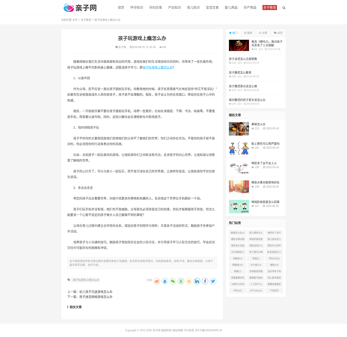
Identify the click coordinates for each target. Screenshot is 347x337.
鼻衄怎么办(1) (238, 233)
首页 (121, 7)
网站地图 (177, 330)
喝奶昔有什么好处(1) (256, 246)
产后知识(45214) (274, 291)
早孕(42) (238, 290)
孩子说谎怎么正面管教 (243, 58)
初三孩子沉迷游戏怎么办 (95, 291)
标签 (280, 32)
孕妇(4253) (274, 258)
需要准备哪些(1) (274, 285)
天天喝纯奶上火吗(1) (237, 253)
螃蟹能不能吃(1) (256, 279)
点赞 (264, 32)
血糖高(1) (237, 258)
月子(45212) (256, 290)
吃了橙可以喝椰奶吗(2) (256, 253)
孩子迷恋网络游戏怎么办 (95, 296)
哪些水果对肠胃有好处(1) (237, 240)
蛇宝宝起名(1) (274, 252)
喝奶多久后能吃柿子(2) (237, 246)
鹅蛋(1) (237, 271)
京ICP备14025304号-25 (208, 330)
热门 (235, 32)
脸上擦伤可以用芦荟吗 (265, 143)
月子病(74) (256, 265)
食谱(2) (256, 258)
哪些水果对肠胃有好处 (265, 182)
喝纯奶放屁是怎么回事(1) (256, 240)
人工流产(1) (256, 284)
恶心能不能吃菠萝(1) (274, 279)
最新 (249, 32)
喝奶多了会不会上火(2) (274, 234)
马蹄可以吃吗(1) (237, 285)
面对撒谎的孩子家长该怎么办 (247, 99)
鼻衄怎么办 (258, 124)
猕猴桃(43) (237, 265)
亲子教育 (86, 19)
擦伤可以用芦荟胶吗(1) (274, 246)
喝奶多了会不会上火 (264, 163)
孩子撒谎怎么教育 (240, 72)
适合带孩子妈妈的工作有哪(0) (274, 272)
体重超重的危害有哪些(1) (237, 279)
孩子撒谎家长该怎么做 (243, 86)
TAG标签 (189, 330)
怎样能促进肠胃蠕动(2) (256, 272)
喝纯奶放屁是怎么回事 (265, 201)
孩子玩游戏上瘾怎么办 (107, 19)
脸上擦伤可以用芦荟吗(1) (256, 234)
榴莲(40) (274, 265)
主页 (75, 19)
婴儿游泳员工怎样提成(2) (274, 240)
